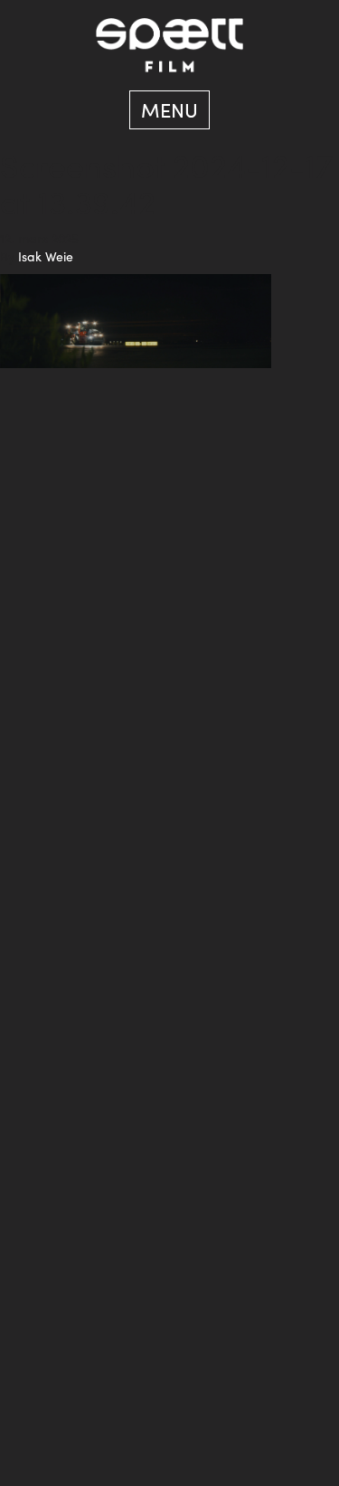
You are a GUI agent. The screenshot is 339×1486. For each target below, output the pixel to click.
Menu (169, 109)
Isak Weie (45, 256)
